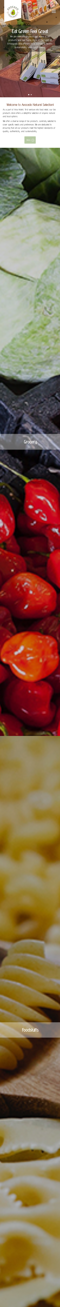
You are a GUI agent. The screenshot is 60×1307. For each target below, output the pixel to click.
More (29, 140)
